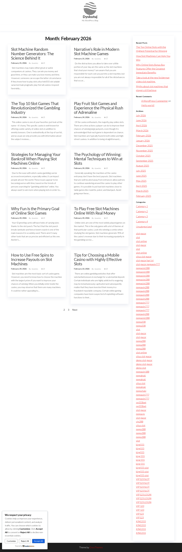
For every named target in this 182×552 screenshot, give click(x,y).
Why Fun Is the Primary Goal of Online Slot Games (35, 210)
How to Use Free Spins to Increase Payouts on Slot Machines (32, 259)
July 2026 (141, 115)
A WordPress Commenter (154, 100)
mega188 (141, 429)
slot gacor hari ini (145, 260)
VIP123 (140, 513)
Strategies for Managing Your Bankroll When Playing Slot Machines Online (35, 159)
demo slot (141, 367)
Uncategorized (144, 226)
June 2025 (141, 175)
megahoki (141, 375)
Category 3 (142, 216)
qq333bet (141, 402)
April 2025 (141, 185)
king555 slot (142, 467)
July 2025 (141, 170)
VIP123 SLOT (143, 479)
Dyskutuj (90, 17)
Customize (11, 541)
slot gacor (141, 233)
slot (138, 237)
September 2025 (144, 160)
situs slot (140, 383)
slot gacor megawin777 (148, 264)
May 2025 (141, 180)
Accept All (38, 541)
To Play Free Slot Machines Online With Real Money (96, 210)
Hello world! (147, 105)
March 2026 (142, 130)
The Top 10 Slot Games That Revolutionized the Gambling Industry (35, 108)
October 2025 (143, 155)
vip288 (139, 421)
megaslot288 (143, 268)
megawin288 (142, 287)
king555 (140, 444)
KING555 (141, 521)
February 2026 (143, 135)
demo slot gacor (144, 360)
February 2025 (143, 195)
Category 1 (142, 206)
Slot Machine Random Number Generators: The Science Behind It (32, 53)
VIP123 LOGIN (143, 494)
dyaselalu (35, 63)
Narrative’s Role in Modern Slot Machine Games (96, 51)
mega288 (141, 341)
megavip (140, 413)
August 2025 (142, 165)
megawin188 (142, 371)
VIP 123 (140, 506)
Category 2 (142, 211)
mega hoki (141, 390)
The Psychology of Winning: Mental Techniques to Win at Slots (98, 159)
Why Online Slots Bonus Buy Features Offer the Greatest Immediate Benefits (150, 68)
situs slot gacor (144, 256)
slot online (141, 241)
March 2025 (142, 190)
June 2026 (141, 120)
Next (74, 309)
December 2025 (144, 145)
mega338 (141, 321)
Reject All (25, 541)
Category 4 (142, 221)
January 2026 (143, 140)
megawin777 (142, 302)
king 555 (140, 456)
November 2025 (144, 150)
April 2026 (141, 125)
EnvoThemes (96, 547)
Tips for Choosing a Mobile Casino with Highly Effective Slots (98, 259)
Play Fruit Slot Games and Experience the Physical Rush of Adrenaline (98, 108)
